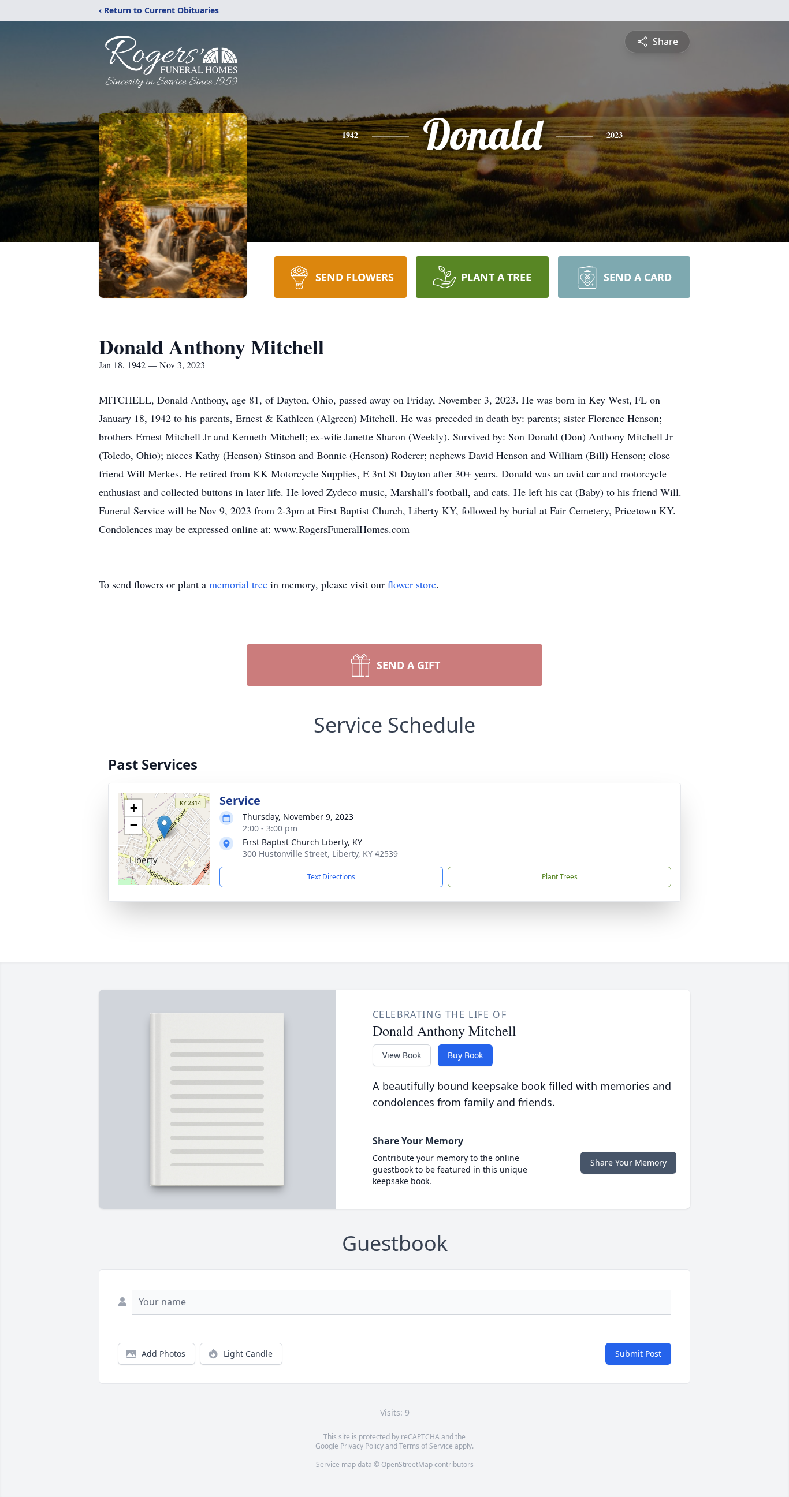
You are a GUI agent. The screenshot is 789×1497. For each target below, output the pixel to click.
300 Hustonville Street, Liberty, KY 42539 (320, 853)
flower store (412, 584)
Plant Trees (560, 877)
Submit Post (638, 1353)
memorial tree (238, 584)
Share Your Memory (628, 1162)
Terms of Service (426, 1446)
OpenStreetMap (407, 1464)
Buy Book (465, 1055)
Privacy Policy (362, 1446)
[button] (164, 827)
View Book (401, 1055)
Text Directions (331, 877)
